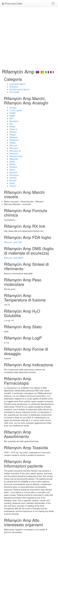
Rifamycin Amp (15, 156)
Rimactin (13, 177)
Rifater (12, 161)
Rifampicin (13, 148)
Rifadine (12, 132)
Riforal (12, 169)
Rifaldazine (14, 140)
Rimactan (13, 172)
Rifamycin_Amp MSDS (13, 257)
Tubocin (12, 185)
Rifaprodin (13, 159)
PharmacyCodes (13, 3)
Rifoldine (13, 167)
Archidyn (13, 107)
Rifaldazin (13, 137)
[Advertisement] (29, 37)
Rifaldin (12, 142)
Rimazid (12, 180)
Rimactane (14, 175)
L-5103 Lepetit (15, 110)
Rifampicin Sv (15, 150)
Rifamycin (13, 153)
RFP (11, 118)
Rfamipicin (13, 121)
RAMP (12, 115)
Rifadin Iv (13, 129)
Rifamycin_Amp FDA (13, 242)
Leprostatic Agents (17, 84)
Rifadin (12, 126)
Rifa (11, 123)
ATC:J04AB (14, 92)
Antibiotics (13, 86)
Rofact (12, 183)
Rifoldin (12, 164)
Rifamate (13, 145)
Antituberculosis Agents (19, 89)
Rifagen (12, 134)
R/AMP (12, 113)
